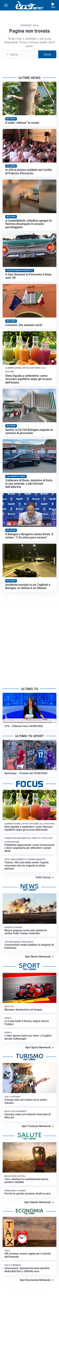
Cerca (47, 54)
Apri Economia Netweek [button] (35, 1280)
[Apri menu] (6, 5)
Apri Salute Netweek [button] (37, 1202)
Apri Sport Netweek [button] (38, 1047)
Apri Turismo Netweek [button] (36, 1126)
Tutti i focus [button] (43, 877)
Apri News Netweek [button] (38, 956)
